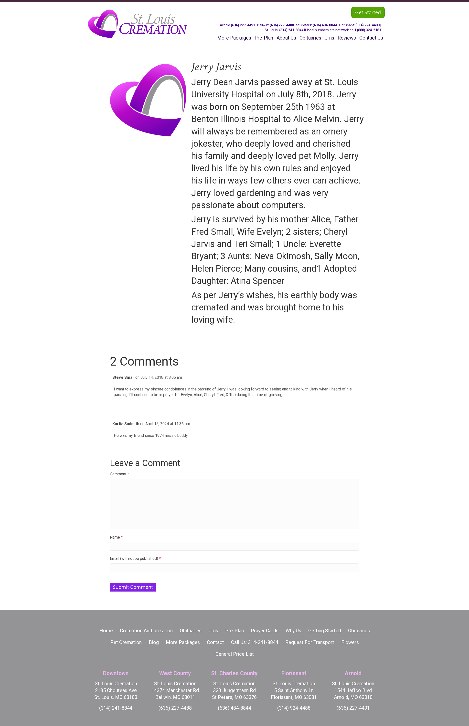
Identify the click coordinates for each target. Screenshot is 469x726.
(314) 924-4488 (367, 25)
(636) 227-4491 (243, 25)
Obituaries (191, 631)
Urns (213, 631)
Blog (154, 642)
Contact (215, 642)
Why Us (293, 631)
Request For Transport (309, 642)
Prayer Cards (264, 631)
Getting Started (324, 631)
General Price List (234, 654)
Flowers (350, 642)
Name (116, 537)
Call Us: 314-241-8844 (254, 642)
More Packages (183, 642)
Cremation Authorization (146, 631)
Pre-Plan (234, 631)
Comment (119, 474)
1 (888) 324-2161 (367, 30)
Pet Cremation (126, 642)
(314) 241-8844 (291, 30)
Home (106, 631)
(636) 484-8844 (325, 25)
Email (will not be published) (135, 558)
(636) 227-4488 (282, 25)
